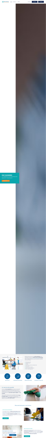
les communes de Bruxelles (36, 358)
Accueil (11, 1)
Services (14, 1)
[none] (29, 1)
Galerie (19, 1)
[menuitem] (29, 1)
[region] (9, 433)
